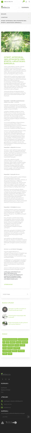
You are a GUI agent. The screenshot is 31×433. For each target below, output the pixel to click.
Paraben (4, 347)
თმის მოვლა (21, 350)
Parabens (16, 344)
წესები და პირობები (5, 389)
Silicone (4, 344)
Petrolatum (19, 342)
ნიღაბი (10, 353)
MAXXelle (10, 347)
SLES (7, 342)
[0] (23, 2)
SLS (4, 342)
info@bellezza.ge (7, 407)
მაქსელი (15, 350)
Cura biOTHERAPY (7, 350)
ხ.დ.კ (2, 392)
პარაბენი (22, 344)
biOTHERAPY (17, 347)
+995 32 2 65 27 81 (8, 1)
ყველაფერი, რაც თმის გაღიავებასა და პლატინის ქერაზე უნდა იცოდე (17, 309)
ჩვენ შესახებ (4, 387)
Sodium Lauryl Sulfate (23, 339)
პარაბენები (10, 344)
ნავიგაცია (25, 7)
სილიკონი (24, 342)
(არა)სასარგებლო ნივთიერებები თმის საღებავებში (17, 316)
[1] (28, 416)
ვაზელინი (12, 342)
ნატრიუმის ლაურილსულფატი (10, 339)
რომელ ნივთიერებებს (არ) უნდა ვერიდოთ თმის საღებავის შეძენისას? (18, 323)
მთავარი (3, 14)
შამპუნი (5, 353)
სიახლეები (4, 17)
